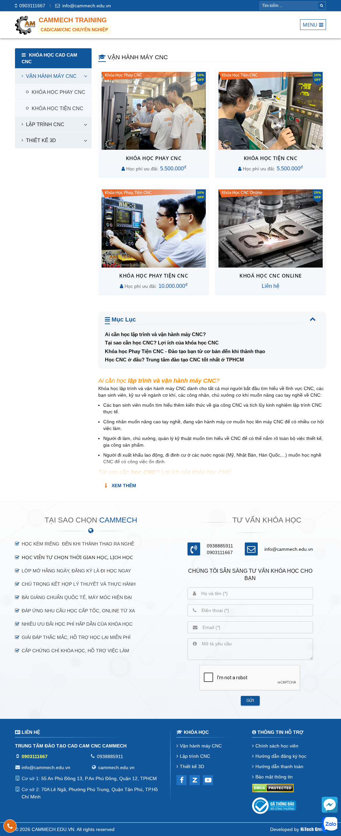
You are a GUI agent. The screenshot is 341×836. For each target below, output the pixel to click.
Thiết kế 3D (41, 140)
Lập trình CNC (45, 124)
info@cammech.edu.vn (86, 5)
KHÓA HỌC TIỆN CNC (57, 108)
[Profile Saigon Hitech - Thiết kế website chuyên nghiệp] (313, 829)
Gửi (250, 700)
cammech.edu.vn (116, 767)
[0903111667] (10, 826)
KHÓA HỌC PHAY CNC (58, 92)
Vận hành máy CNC (51, 76)
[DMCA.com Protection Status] (273, 789)
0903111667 (32, 5)
